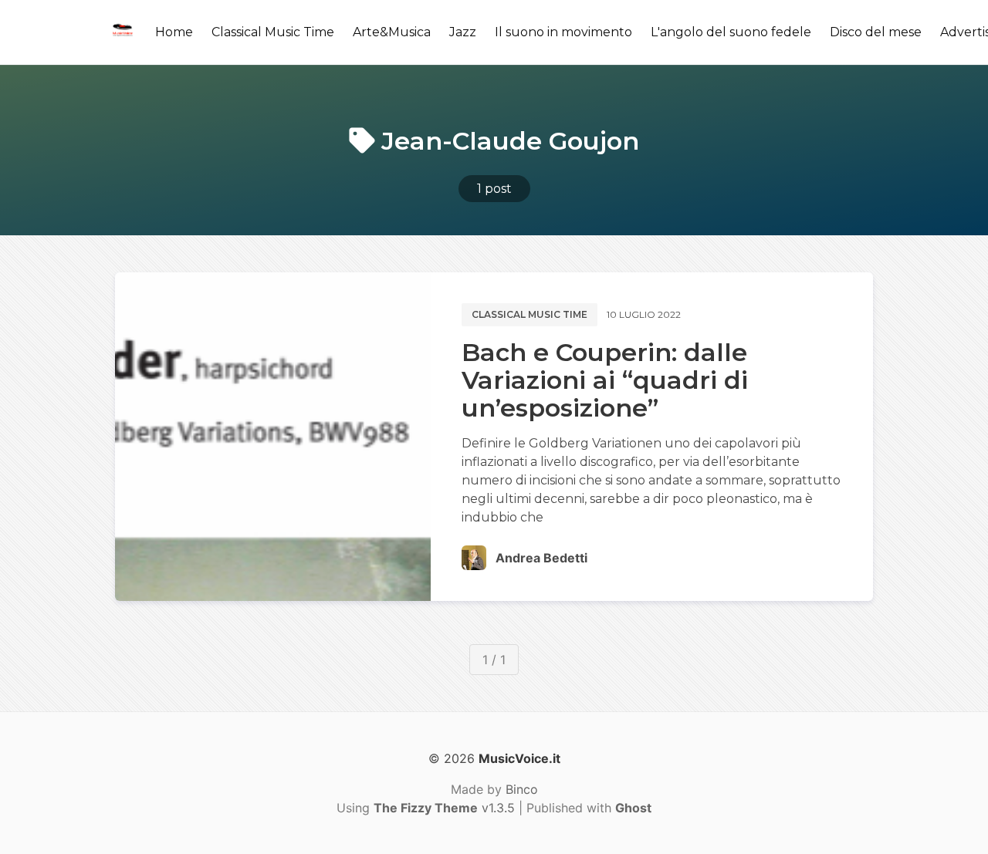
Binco (522, 789)
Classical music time (529, 314)
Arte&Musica (392, 32)
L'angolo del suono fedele (731, 32)
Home (174, 32)
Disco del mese (876, 32)
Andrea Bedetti (541, 557)
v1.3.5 (444, 807)
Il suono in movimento (563, 32)
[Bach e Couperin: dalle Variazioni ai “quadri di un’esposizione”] (273, 436)
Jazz (462, 32)
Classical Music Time (272, 32)
